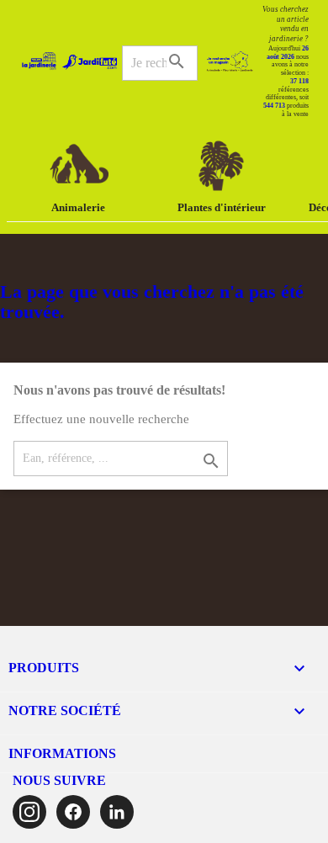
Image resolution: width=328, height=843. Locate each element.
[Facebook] (73, 812)
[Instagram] (29, 812)
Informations (62, 753)
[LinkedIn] (117, 812)
